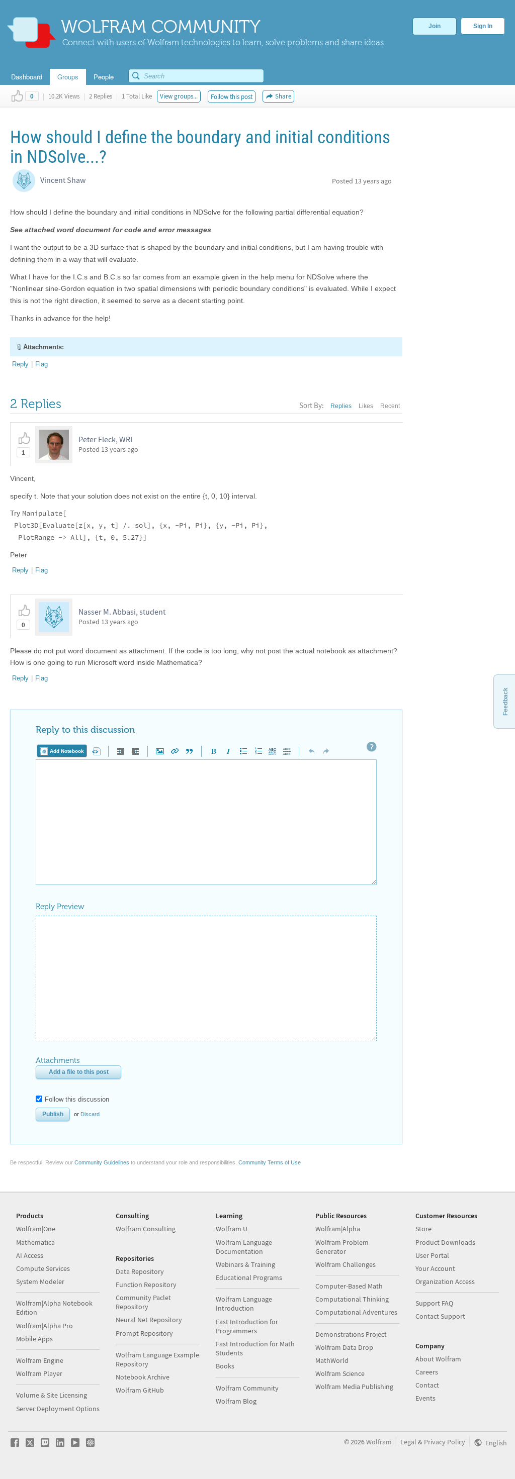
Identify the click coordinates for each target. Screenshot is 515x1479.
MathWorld (332, 1360)
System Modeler (40, 1281)
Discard (90, 1114)
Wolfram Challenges (345, 1264)
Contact (427, 1385)
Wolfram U (231, 1228)
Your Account (435, 1268)
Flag (41, 364)
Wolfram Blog (236, 1401)
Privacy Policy (444, 1441)
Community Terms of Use (269, 1162)
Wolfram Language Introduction (244, 1304)
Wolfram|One (35, 1228)
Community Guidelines (101, 1162)
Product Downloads (445, 1242)
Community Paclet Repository (143, 1302)
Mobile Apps (34, 1338)
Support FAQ (434, 1303)
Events (425, 1398)
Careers (426, 1371)
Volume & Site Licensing (51, 1395)
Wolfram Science (340, 1373)
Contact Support (440, 1316)
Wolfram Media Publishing (354, 1386)
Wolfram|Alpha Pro (44, 1325)
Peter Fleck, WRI (105, 439)
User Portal (432, 1255)
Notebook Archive (142, 1377)
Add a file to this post (79, 1071)
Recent (390, 406)
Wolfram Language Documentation (244, 1247)
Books (225, 1365)
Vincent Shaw (62, 180)
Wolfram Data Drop (344, 1347)
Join (434, 26)
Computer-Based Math (349, 1286)
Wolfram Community (247, 1388)
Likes (366, 406)
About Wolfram (438, 1358)
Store (423, 1228)
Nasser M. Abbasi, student (121, 612)
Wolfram (379, 1441)
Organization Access (445, 1281)
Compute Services (43, 1268)
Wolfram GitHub (140, 1390)
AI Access (29, 1255)
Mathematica (35, 1242)
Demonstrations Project (351, 1334)
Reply (20, 364)
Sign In (482, 26)
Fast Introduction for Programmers (247, 1326)
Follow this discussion (77, 1099)
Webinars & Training (245, 1264)
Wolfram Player (39, 1373)
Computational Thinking (352, 1299)
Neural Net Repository (149, 1319)
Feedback (505, 701)
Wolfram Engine (39, 1360)
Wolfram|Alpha (337, 1228)
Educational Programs (249, 1277)
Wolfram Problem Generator (342, 1247)
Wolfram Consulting (146, 1228)
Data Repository (140, 1271)
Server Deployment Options (58, 1408)
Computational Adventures (356, 1312)
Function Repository (146, 1284)
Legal (408, 1441)
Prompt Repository (144, 1333)
